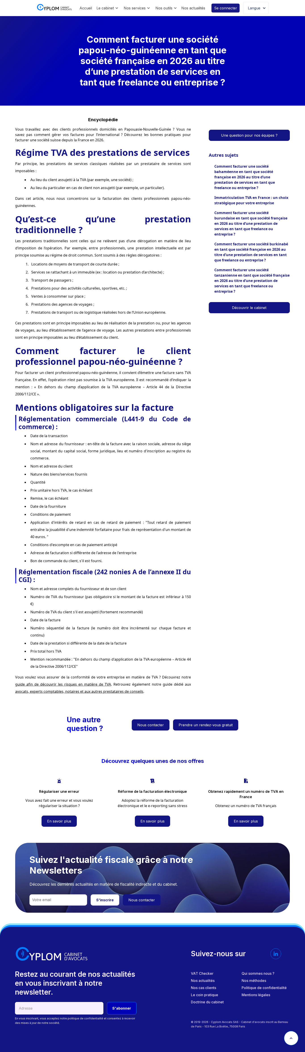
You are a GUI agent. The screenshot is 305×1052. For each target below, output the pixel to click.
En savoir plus (59, 821)
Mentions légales (256, 995)
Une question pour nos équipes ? (249, 135)
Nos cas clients (203, 987)
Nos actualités (193, 8)
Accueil (85, 8)
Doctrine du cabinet (207, 1002)
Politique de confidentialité (264, 987)
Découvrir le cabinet (249, 307)
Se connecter (225, 8)
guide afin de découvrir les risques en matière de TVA (63, 684)
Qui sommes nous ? (258, 973)
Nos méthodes (254, 980)
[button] (107, 8)
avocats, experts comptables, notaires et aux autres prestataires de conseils (79, 691)
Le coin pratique (204, 995)
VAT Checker (202, 973)
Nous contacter (150, 725)
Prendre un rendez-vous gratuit (206, 725)
